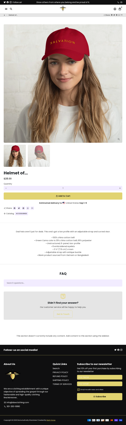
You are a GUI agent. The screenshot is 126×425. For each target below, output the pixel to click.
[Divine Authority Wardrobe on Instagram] (11, 2)
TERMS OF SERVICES (62, 384)
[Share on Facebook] (111, 15)
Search (56, 368)
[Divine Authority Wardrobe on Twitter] (5, 2)
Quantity (8, 183)
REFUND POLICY (60, 376)
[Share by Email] (121, 15)
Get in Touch (63, 314)
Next (119, 83)
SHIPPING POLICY (61, 380)
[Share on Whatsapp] (119, 15)
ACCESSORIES (21, 213)
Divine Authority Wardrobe (27, 420)
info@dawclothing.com (16, 402)
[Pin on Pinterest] (116, 15)
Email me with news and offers (91, 390)
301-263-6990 (12, 406)
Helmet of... (13, 15)
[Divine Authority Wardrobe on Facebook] (8, 2)
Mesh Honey (51, 420)
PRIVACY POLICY (60, 372)
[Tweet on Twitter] (114, 15)
